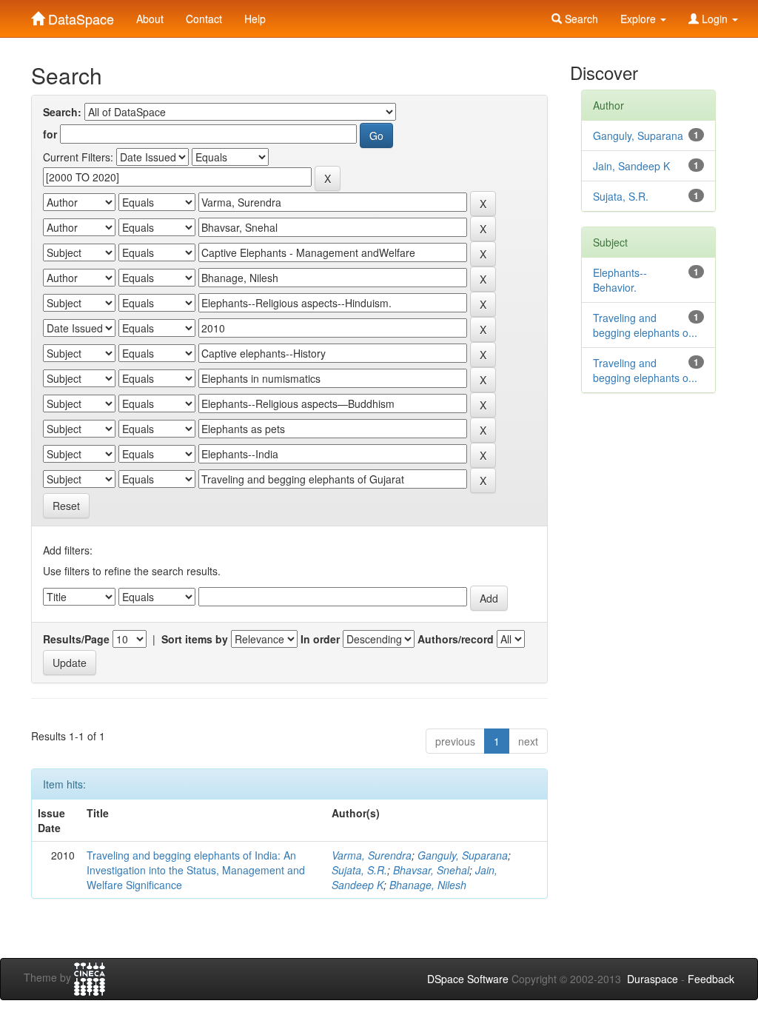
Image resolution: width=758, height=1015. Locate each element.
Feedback (711, 978)
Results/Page (76, 639)
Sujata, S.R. (359, 869)
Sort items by (194, 639)
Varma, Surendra (372, 855)
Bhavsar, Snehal (431, 869)
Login (715, 18)
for (50, 134)
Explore (639, 18)
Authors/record (455, 639)
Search (580, 18)
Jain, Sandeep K (631, 165)
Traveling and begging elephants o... (645, 325)
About (150, 18)
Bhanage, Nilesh (427, 884)
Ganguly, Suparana (462, 855)
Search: (62, 111)
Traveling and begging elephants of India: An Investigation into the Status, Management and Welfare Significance (196, 870)
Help (255, 18)
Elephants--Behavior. (620, 280)
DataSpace (79, 15)
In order (320, 639)
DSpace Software (468, 978)
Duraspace (652, 978)
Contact (204, 18)
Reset (66, 505)
